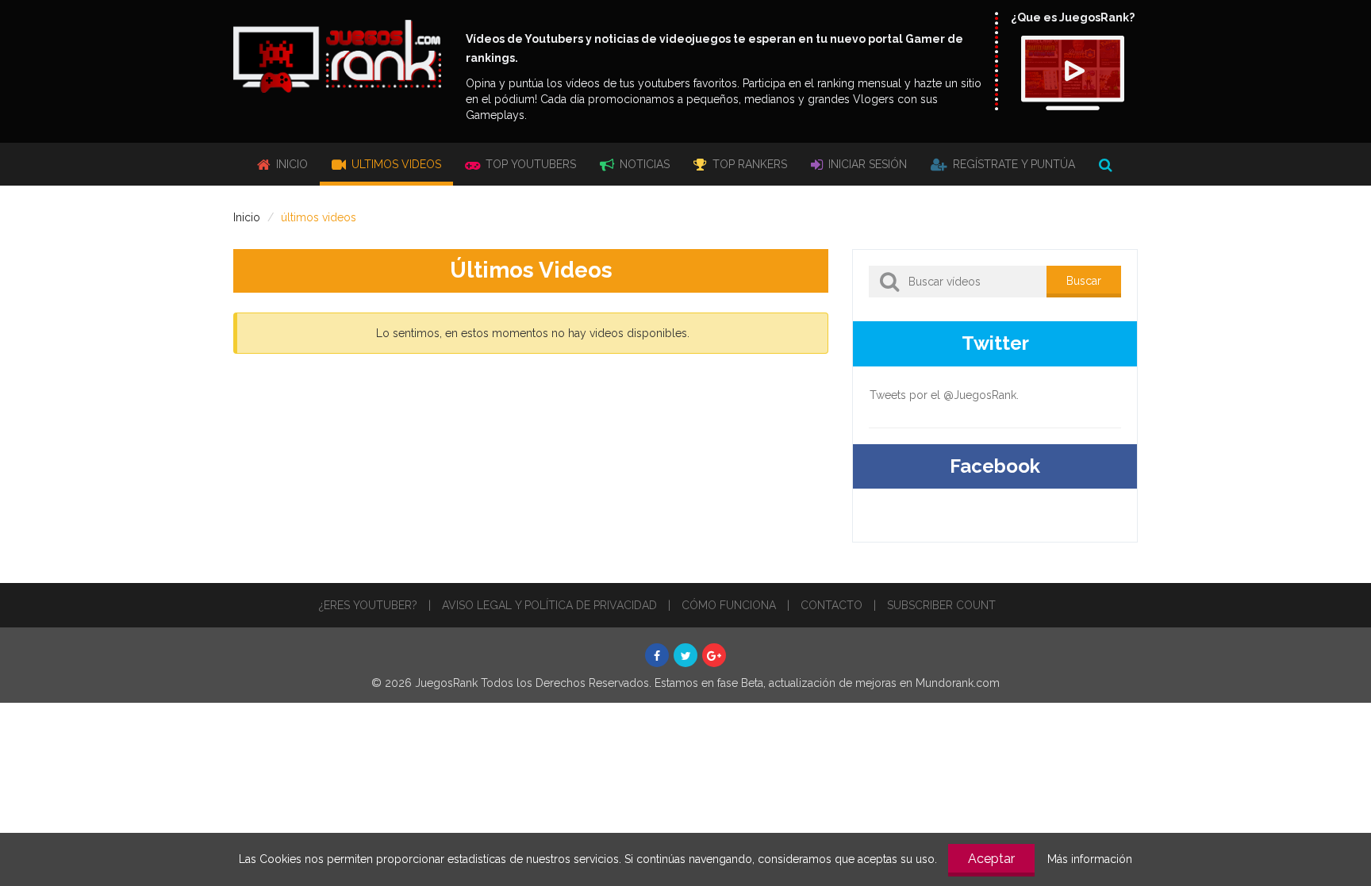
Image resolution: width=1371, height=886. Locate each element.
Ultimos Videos (394, 164)
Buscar (1083, 280)
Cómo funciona (729, 605)
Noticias (643, 164)
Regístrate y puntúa (1012, 164)
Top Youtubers (529, 164)
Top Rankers (748, 164)
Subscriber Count (941, 605)
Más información (1089, 859)
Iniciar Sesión (866, 164)
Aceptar (991, 858)
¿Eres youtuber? (368, 605)
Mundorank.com (958, 683)
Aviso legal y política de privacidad (549, 605)
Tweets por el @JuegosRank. (944, 395)
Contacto (831, 605)
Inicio (290, 164)
